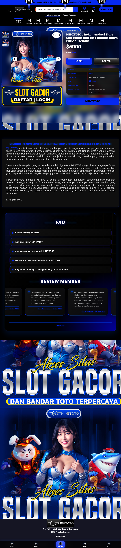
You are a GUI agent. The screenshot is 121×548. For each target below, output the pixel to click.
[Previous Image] (15, 59)
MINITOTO (92, 101)
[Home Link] (23, 9)
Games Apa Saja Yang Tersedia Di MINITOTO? (37, 260)
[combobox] (54, 9)
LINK (84, 546)
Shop (9, 11)
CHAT (109, 546)
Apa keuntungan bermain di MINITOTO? (34, 251)
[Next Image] (58, 59)
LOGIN (79, 61)
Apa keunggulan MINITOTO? (29, 242)
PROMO (12, 546)
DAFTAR (106, 61)
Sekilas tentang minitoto (27, 233)
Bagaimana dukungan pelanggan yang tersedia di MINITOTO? (45, 269)
